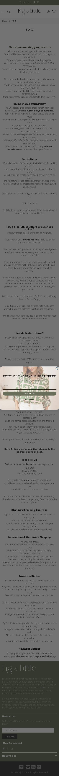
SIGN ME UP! (30, 393)
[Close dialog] (57, 368)
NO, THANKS (29, 399)
